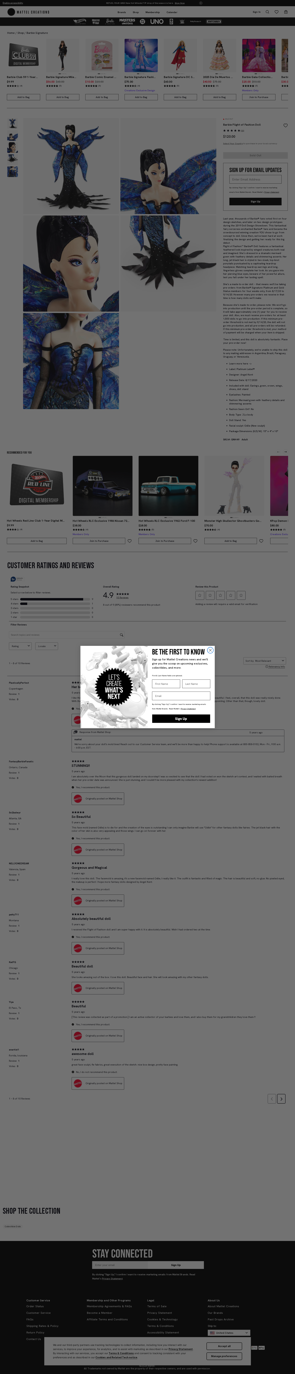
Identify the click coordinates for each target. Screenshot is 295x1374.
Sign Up (181, 718)
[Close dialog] (210, 650)
